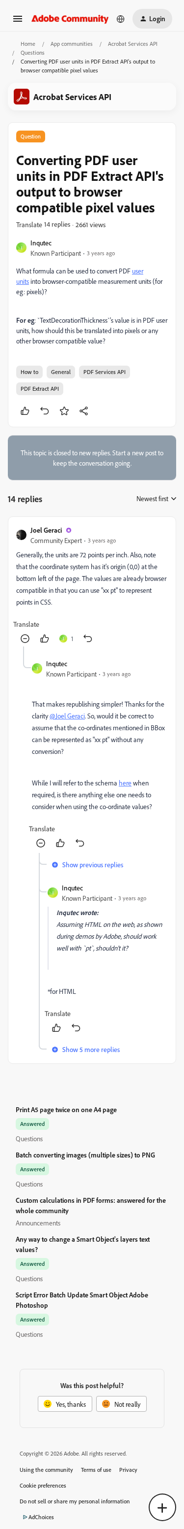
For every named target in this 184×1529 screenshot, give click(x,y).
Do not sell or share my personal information (75, 1501)
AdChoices (41, 1517)
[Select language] (121, 19)
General (61, 371)
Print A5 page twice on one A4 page (66, 1109)
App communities (72, 43)
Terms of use (96, 1469)
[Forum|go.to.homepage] (70, 18)
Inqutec (41, 242)
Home (28, 43)
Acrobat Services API (133, 43)
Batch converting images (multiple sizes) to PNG (85, 1155)
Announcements (38, 1223)
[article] (92, 585)
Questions (33, 52)
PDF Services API (104, 371)
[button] (18, 22)
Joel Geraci (46, 530)
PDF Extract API (40, 388)
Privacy (128, 1469)
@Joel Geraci (67, 716)
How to (29, 371)
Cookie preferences (43, 1485)
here (125, 783)
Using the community (46, 1469)
